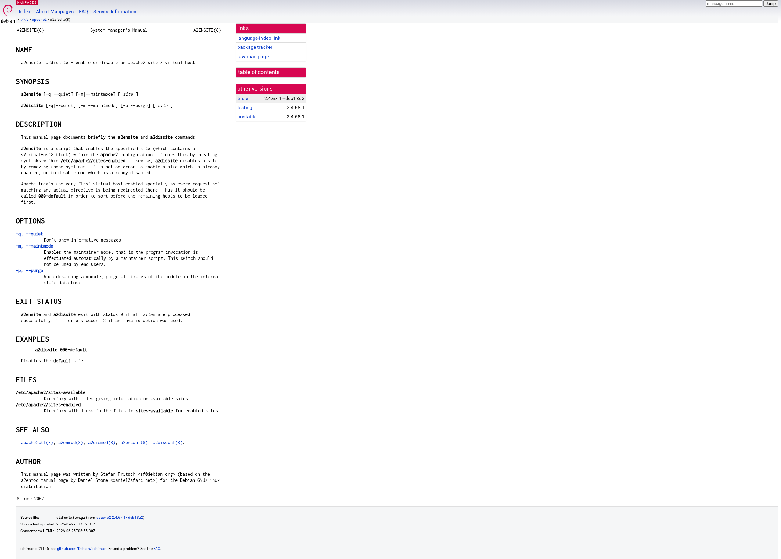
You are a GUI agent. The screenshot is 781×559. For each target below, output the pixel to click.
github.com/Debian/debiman (81, 548)
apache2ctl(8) (37, 442)
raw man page (253, 56)
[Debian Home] (8, 12)
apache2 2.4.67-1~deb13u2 (119, 517)
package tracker (254, 47)
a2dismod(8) (102, 442)
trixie (24, 19)
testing (244, 107)
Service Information (114, 11)
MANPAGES (27, 2)
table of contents (259, 72)
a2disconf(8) (168, 442)
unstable (246, 117)
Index (25, 11)
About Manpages (55, 11)
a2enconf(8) (134, 442)
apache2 (39, 19)
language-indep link (258, 38)
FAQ (83, 11)
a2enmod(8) (70, 442)
